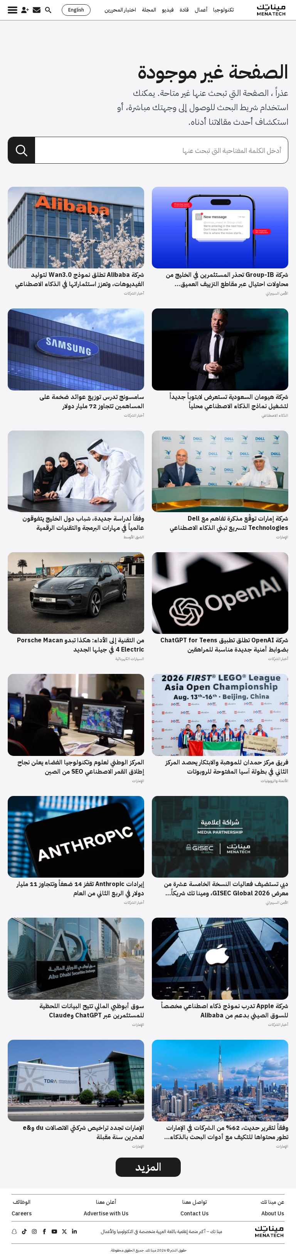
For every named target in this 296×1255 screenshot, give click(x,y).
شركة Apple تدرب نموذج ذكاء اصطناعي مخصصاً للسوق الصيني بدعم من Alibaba (224, 1011)
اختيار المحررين (120, 10)
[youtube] (54, 1231)
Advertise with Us (106, 1214)
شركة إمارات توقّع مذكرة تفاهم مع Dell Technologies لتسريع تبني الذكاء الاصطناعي (229, 523)
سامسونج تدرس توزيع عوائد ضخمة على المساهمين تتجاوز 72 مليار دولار (91, 401)
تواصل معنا (194, 1202)
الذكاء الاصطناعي (275, 415)
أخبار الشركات (134, 293)
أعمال (201, 10)
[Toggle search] (48, 10)
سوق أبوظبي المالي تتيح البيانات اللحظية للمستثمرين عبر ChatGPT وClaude (91, 1011)
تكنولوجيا (223, 10)
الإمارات (282, 537)
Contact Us (194, 1214)
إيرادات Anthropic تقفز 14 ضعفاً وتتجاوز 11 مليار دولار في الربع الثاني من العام (80, 889)
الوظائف (21, 1202)
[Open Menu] (12, 10)
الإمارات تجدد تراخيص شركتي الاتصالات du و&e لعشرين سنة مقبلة (83, 1132)
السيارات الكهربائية (129, 659)
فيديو (168, 10)
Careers (22, 1214)
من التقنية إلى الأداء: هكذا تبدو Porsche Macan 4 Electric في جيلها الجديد (80, 645)
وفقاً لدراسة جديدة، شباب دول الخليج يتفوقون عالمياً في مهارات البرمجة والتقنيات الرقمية (83, 523)
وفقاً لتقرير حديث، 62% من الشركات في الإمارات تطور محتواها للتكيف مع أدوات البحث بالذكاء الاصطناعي (227, 1132)
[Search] (21, 150)
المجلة (149, 10)
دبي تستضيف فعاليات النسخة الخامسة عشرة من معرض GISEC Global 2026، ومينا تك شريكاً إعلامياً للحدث (226, 889)
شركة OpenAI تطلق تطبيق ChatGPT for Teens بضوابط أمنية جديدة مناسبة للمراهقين (224, 645)
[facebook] (44, 1231)
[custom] (74, 1231)
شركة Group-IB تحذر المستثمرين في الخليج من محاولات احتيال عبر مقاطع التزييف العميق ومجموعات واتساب (227, 279)
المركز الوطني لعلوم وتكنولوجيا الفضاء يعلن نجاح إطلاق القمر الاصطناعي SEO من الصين (80, 767)
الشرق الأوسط (133, 537)
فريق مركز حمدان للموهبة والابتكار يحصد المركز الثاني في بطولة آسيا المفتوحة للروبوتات (226, 767)
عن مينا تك (272, 1202)
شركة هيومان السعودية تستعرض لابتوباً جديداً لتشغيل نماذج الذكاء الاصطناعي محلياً (229, 401)
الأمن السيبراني (277, 293)
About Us (272, 1214)
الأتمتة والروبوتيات (274, 781)
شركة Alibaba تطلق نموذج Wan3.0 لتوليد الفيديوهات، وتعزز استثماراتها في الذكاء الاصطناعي (79, 279)
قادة (184, 10)
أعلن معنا (106, 1202)
